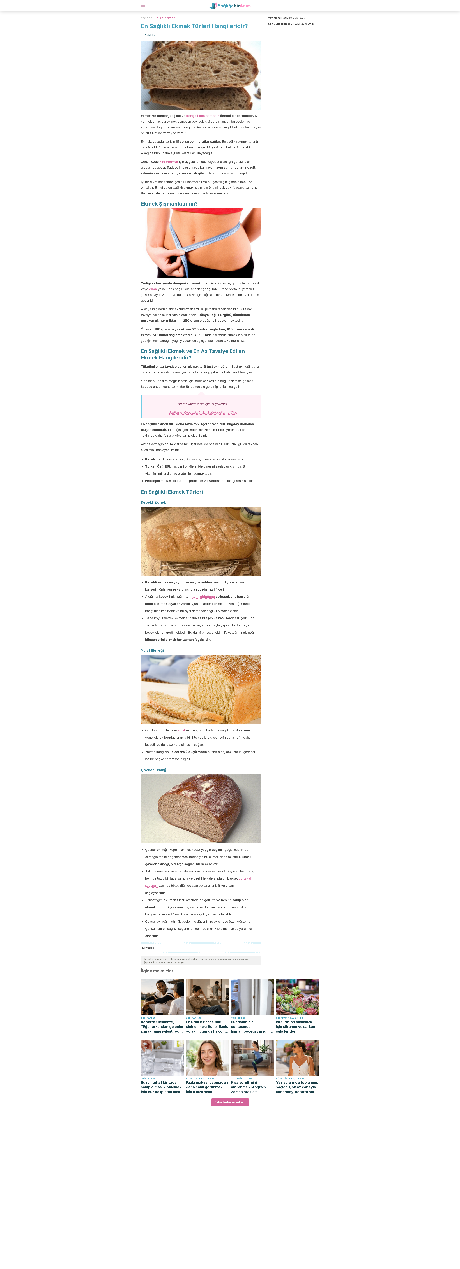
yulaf (181, 730)
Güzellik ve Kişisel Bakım (202, 1078)
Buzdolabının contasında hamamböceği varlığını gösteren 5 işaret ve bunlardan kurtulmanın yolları (250, 1027)
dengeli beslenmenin (202, 116)
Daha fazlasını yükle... (230, 1102)
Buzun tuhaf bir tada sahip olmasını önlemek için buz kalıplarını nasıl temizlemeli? (161, 1087)
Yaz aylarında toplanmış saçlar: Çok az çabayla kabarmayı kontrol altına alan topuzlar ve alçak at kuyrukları (297, 1087)
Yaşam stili (147, 17)
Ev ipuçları (238, 1018)
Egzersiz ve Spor (241, 1078)
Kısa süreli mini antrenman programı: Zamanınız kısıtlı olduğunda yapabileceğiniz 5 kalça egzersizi (251, 1087)
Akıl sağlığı (148, 1018)
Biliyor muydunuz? (167, 17)
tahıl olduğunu (203, 596)
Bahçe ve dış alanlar (289, 1018)
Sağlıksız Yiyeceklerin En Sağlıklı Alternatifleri (203, 412)
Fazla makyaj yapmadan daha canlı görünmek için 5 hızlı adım (207, 1087)
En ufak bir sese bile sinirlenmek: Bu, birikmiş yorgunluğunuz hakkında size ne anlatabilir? (207, 1027)
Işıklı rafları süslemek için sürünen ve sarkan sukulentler (295, 1026)
